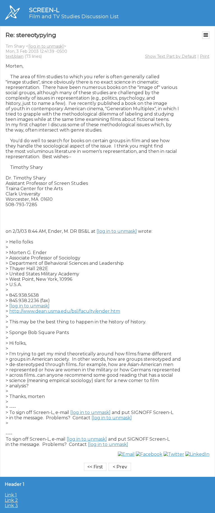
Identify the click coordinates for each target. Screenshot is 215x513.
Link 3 (11, 505)
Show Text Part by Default (170, 56)
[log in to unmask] (46, 46)
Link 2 (11, 500)
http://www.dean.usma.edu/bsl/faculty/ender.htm (64, 311)
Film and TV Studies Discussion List (74, 16)
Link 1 (11, 495)
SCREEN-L (44, 9)
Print (204, 56)
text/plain (15, 56)
